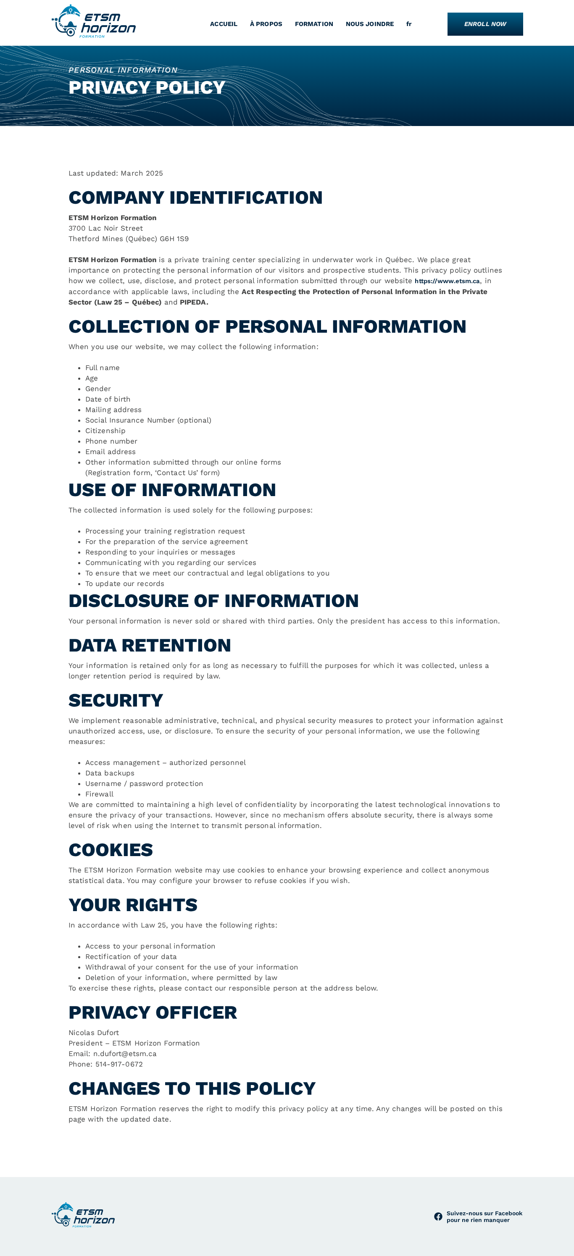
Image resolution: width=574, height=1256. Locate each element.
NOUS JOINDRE (370, 24)
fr (408, 24)
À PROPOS (266, 24)
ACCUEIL (223, 24)
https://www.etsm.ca (447, 281)
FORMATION (314, 24)
